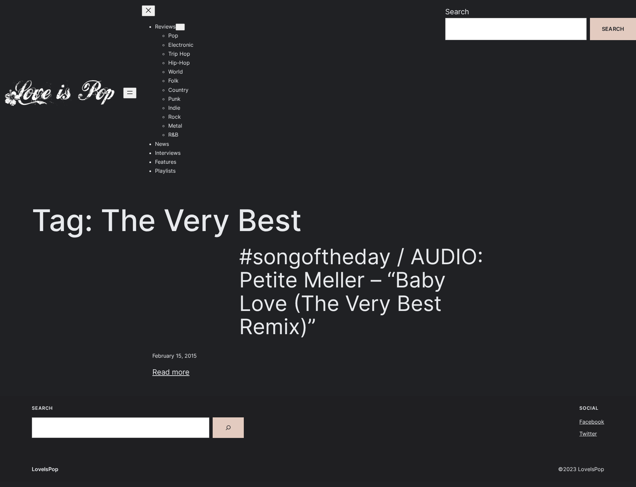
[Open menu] (129, 93)
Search (457, 11)
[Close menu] (148, 10)
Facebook (591, 421)
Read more (170, 371)
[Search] (228, 427)
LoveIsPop (45, 469)
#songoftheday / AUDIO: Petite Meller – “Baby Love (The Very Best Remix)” (361, 291)
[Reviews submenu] (180, 27)
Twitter (588, 433)
